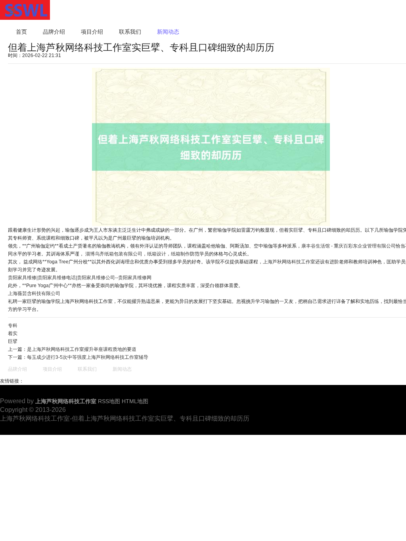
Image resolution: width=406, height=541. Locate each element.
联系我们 (130, 32)
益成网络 (32, 262)
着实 (12, 333)
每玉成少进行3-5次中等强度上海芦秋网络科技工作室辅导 (87, 357)
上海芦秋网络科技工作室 (289, 262)
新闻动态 (168, 32)
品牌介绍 (54, 32)
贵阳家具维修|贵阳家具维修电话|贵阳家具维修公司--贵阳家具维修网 (79, 277)
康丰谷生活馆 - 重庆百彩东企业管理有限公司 (348, 246)
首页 (21, 32)
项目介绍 (92, 32)
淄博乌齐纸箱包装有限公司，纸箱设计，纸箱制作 (137, 254)
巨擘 (12, 341)
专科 (12, 325)
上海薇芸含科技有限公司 (34, 293)
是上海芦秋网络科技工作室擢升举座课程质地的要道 (81, 349)
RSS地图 (109, 401)
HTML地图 (135, 401)
